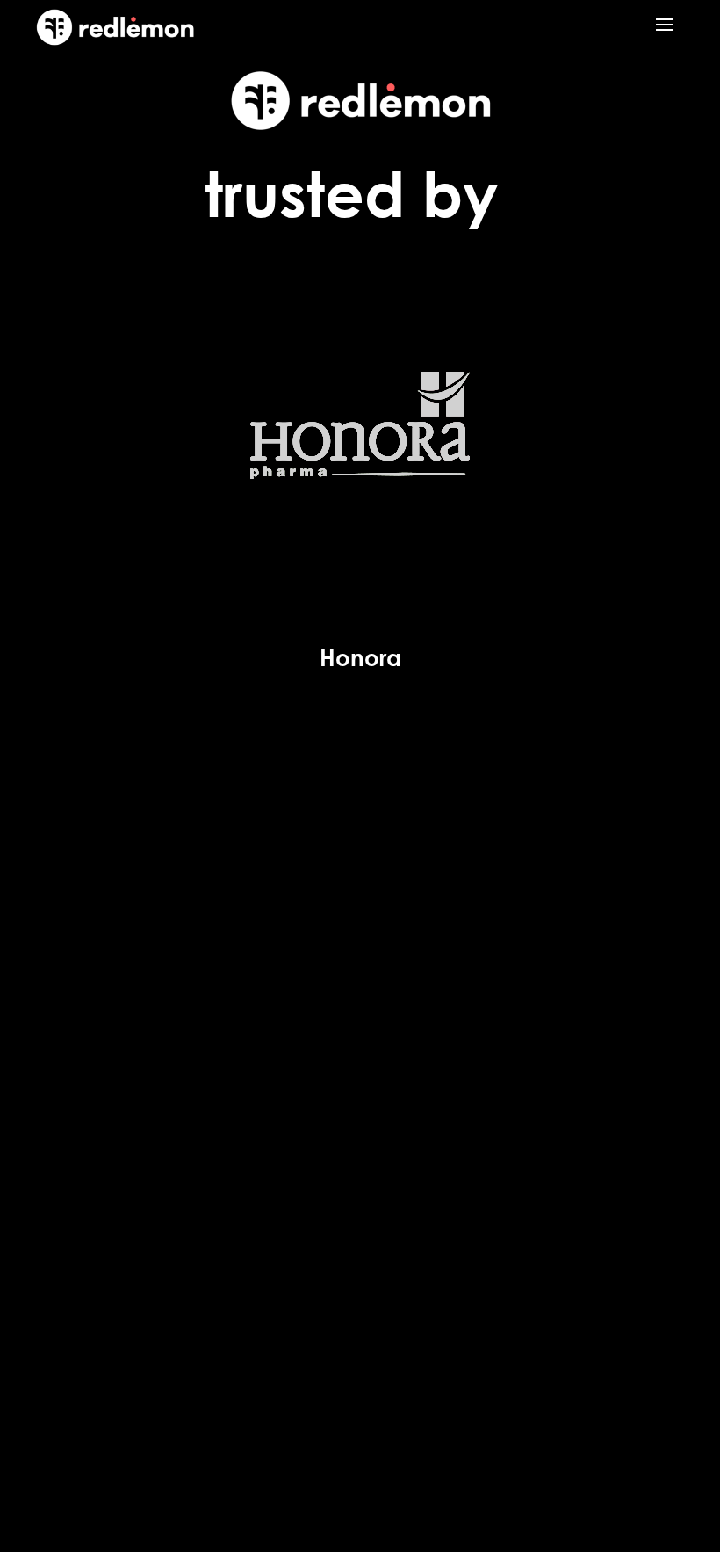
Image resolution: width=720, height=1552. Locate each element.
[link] (115, 40)
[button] (665, 23)
